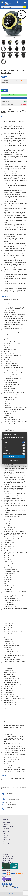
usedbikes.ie (15, 887)
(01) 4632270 (6, 828)
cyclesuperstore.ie (7, 887)
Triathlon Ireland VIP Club (8, 858)
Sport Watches (9, 66)
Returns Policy (6, 850)
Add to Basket (14, 97)
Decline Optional (14, 460)
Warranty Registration (8, 852)
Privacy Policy (6, 848)
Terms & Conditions (7, 845)
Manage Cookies (6, 860)
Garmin (18, 66)
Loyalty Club (5, 854)
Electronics (3, 66)
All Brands (5, 841)
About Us (5, 833)
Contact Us (5, 835)
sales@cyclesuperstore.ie (8, 826)
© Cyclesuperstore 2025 (8, 893)
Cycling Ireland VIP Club (8, 856)
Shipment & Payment (7, 843)
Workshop (5, 837)
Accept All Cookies (14, 456)
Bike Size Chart (6, 839)
